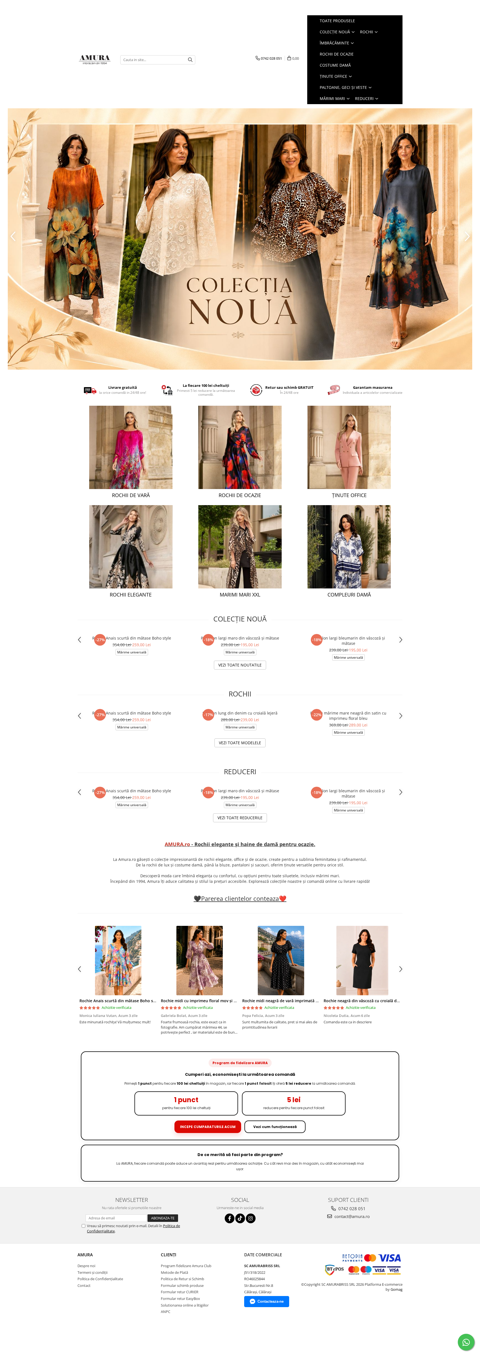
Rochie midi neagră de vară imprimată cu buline (287, 1000)
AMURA (85, 1254)
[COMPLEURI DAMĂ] (349, 546)
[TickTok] (240, 1218)
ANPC (165, 1311)
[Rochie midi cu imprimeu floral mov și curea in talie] (199, 960)
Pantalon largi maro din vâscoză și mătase (240, 638)
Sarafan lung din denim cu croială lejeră (240, 713)
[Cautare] (190, 59)
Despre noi (86, 1265)
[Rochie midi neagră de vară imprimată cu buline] (281, 960)
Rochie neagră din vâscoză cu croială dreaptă (366, 1000)
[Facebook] (229, 1218)
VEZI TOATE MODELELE (240, 742)
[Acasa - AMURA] (95, 59)
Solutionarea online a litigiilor (185, 1305)
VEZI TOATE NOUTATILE (240, 665)
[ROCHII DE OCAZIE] (240, 447)
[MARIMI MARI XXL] (240, 546)
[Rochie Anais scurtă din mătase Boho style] (118, 960)
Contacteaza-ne (271, 1301)
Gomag (396, 1289)
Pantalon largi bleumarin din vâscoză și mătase (348, 640)
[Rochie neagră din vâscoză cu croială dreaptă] (362, 960)
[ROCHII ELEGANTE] (131, 546)
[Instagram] (251, 1218)
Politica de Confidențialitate (100, 1278)
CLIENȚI (168, 1254)
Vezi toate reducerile (240, 817)
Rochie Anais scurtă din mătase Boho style (131, 638)
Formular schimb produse (182, 1285)
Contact (84, 1285)
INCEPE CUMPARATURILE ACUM (208, 1126)
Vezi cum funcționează (275, 1126)
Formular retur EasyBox (180, 1298)
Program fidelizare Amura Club (186, 1265)
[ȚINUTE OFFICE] (349, 447)
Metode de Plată (174, 1272)
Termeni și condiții (93, 1272)
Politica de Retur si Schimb (182, 1278)
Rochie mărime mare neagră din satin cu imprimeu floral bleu (348, 715)
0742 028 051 (351, 1208)
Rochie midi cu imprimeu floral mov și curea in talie (209, 1000)
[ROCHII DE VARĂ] (131, 447)
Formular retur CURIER (179, 1291)
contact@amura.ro (351, 1216)
